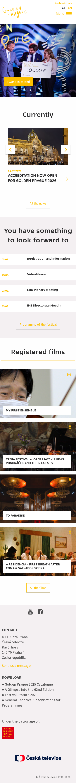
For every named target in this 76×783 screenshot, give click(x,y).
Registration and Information (48, 259)
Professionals (63, 3)
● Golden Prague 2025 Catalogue (27, 684)
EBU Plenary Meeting (42, 290)
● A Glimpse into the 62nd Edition (28, 689)
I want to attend (18, 82)
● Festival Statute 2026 (19, 694)
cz (63, 8)
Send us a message (16, 665)
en (70, 8)
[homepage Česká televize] (38, 758)
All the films (38, 588)
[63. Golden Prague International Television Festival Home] (14, 12)
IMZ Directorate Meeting (45, 305)
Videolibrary (36, 274)
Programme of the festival (38, 324)
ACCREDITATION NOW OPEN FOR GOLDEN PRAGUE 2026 (32, 178)
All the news (38, 203)
